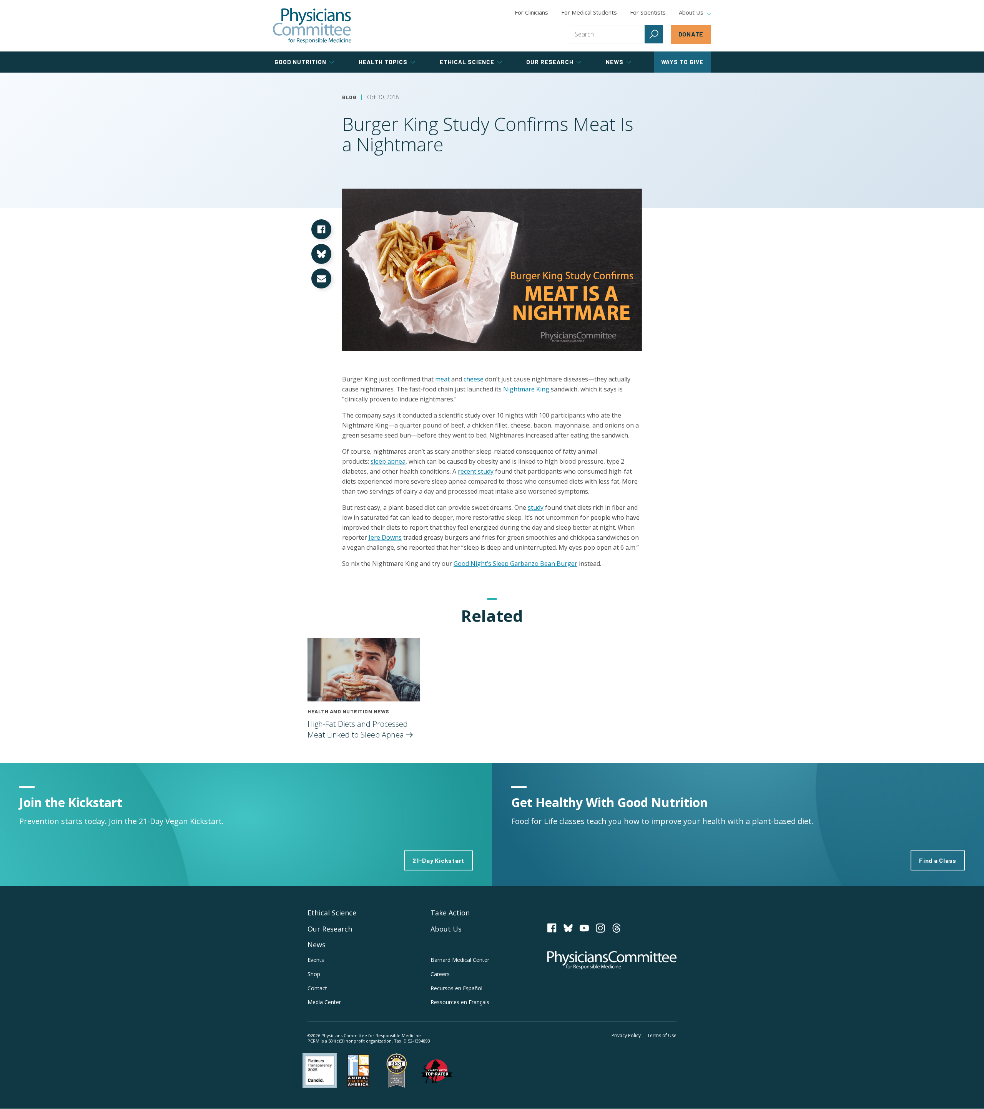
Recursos (456, 988)
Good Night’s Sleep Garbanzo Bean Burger (515, 563)
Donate (691, 34)
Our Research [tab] (549, 61)
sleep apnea (388, 461)
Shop (314, 974)
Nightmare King (526, 389)
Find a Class (937, 860)
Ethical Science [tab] (467, 61)
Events (316, 959)
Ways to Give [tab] (682, 61)
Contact (317, 988)
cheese (474, 379)
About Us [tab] (691, 12)
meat (442, 379)
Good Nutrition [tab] (300, 61)
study (536, 507)
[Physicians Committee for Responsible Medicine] (312, 26)
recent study (476, 471)
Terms (661, 1035)
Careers (440, 974)
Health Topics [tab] (383, 61)
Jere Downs (385, 537)
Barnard (459, 959)
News (317, 944)
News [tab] (614, 61)
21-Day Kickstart (438, 860)
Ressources (459, 1002)
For (589, 12)
